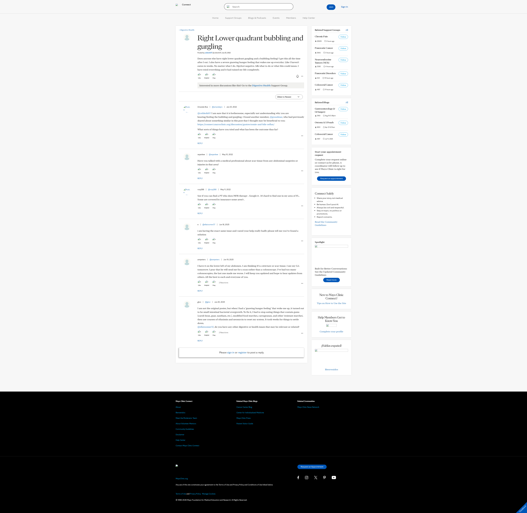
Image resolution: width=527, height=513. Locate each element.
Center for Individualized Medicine (250, 412)
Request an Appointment (312, 466)
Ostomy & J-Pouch (324, 122)
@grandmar (276, 116)
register (242, 352)
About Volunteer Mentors (186, 423)
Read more (331, 279)
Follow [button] (343, 37)
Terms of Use (181, 494)
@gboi (207, 302)
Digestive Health (186, 30)
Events (276, 17)
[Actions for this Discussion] (302, 76)
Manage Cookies (208, 494)
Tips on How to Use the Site (331, 303)
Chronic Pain (321, 36)
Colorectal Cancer (324, 84)
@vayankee (213, 154)
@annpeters (214, 259)
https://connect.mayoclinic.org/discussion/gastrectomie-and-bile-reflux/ (235, 124)
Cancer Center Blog (244, 407)
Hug (214, 78)
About (178, 407)
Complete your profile (331, 331)
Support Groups (233, 17)
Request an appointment (331, 178)
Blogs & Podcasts (257, 17)
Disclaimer (180, 434)
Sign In (344, 6)
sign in (230, 352)
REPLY (200, 143)
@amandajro (217, 107)
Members (291, 17)
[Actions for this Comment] (302, 136)
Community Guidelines (185, 429)
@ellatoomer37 (208, 224)
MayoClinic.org (182, 478)
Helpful (206, 78)
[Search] (227, 6)
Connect (186, 4)
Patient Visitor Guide (244, 423)
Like (199, 78)
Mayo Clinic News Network (308, 407)
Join (331, 6)
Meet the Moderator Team (186, 418)
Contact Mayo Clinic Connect (187, 445)
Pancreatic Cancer (324, 47)
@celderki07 (204, 113)
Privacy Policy (195, 494)
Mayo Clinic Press (243, 418)
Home (215, 17)
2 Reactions (223, 283)
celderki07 (213, 53)
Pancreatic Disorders (325, 73)
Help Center (309, 17)
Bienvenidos (331, 369)
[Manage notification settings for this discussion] (297, 76)
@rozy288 (212, 189)
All (346, 29)
